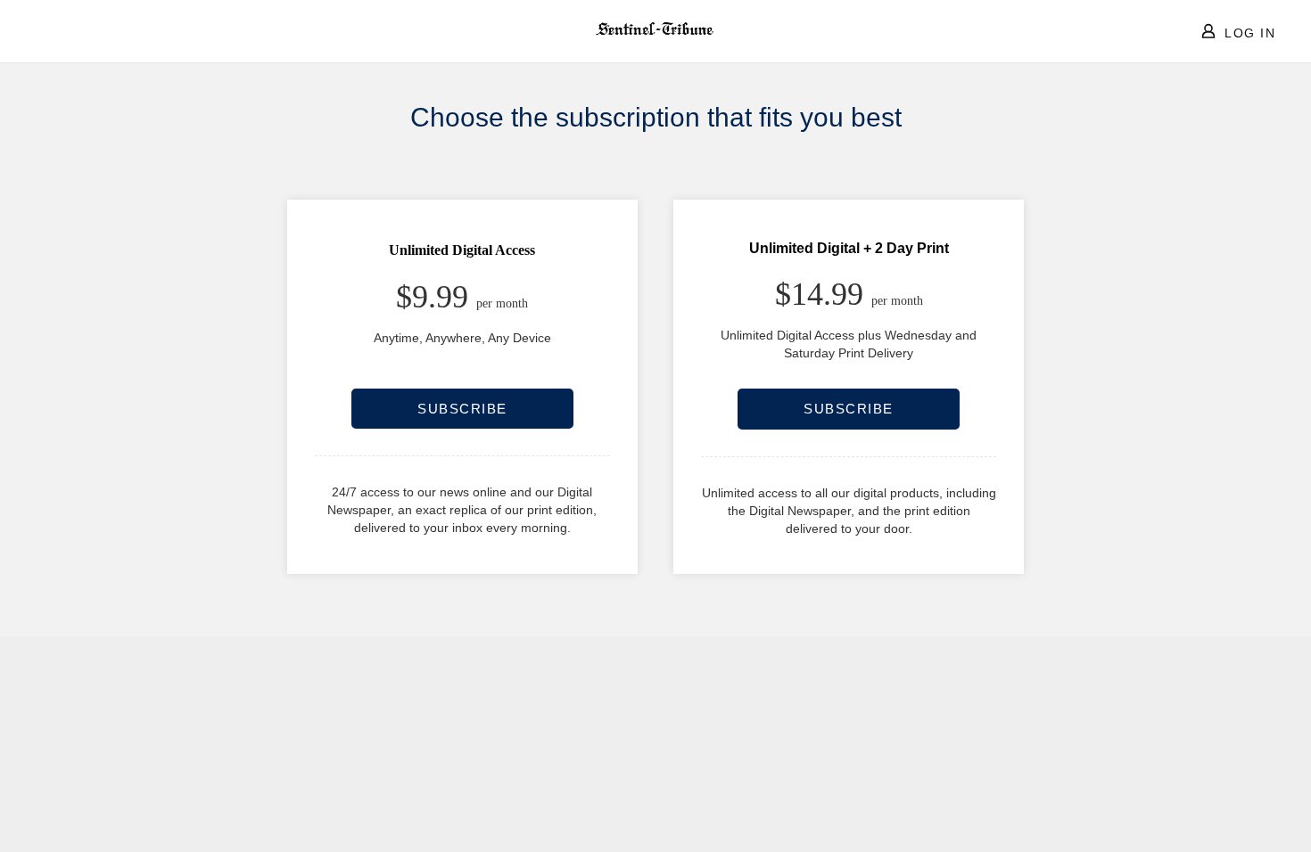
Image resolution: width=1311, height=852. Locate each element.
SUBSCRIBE (462, 408)
